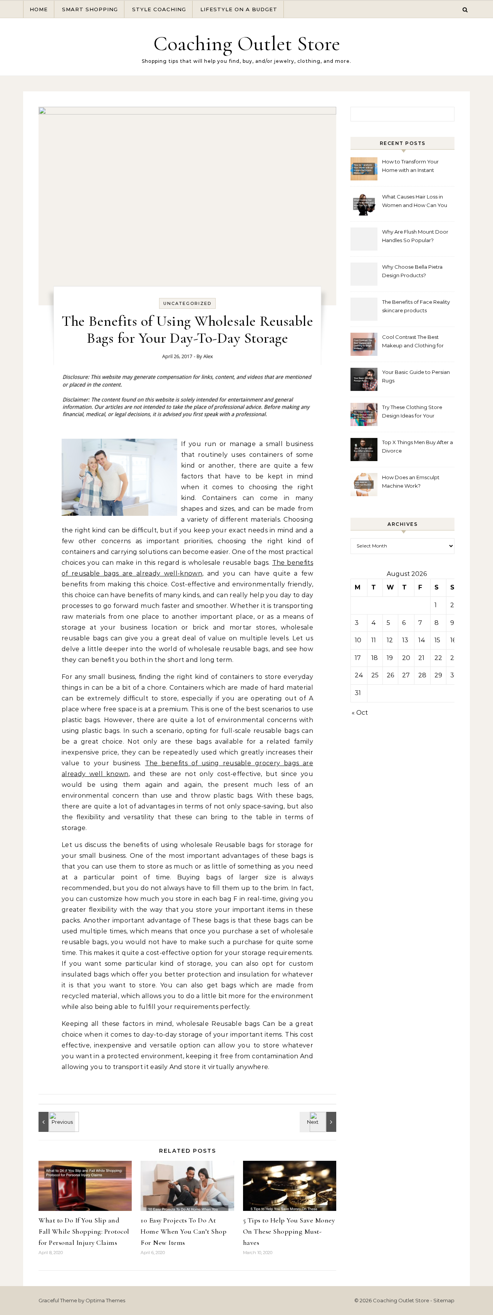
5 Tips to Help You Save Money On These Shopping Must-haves (289, 1231)
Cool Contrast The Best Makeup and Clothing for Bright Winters (413, 342)
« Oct (360, 712)
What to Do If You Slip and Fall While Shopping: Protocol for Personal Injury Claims (84, 1231)
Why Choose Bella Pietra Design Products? (412, 271)
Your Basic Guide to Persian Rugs (416, 376)
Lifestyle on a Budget (238, 9)
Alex (208, 356)
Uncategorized (187, 303)
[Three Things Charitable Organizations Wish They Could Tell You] (56, 1122)
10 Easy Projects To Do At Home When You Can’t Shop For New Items (183, 1231)
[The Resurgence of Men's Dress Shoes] (319, 1122)
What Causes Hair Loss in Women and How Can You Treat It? (414, 202)
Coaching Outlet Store (246, 43)
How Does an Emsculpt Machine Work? (410, 481)
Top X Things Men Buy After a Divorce (417, 446)
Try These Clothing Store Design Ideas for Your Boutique (412, 412)
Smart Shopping (90, 9)
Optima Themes (105, 1300)
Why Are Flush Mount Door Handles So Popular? (415, 236)
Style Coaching (159, 9)
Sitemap (443, 1300)
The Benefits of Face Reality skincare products (416, 306)
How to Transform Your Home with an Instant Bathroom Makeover (410, 166)
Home (39, 9)
